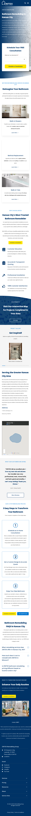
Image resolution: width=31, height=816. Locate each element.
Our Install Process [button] (23, 613)
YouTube (6, 771)
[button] (25, 3)
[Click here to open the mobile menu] (28, 3)
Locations (6, 756)
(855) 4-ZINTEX (12, 754)
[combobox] (15, 59)
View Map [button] (15, 320)
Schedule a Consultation (16, 66)
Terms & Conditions (19, 812)
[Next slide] (28, 353)
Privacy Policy (10, 812)
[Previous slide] (2, 353)
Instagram (7, 767)
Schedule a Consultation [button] (15, 242)
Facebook (6, 765)
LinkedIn (6, 769)
